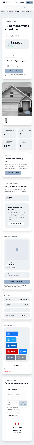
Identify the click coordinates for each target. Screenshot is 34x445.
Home (3, 11)
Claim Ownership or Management (17, 61)
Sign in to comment (13, 415)
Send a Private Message (17, 281)
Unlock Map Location (16, 223)
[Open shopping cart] (16, 2)
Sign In (22, 2)
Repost (23, 357)
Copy (24, 351)
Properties (10, 11)
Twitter (13, 340)
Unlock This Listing (13, 172)
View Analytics (17, 365)
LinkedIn (13, 345)
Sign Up (29, 2)
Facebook (13, 334)
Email (12, 357)
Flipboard (13, 351)
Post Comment (23, 403)
